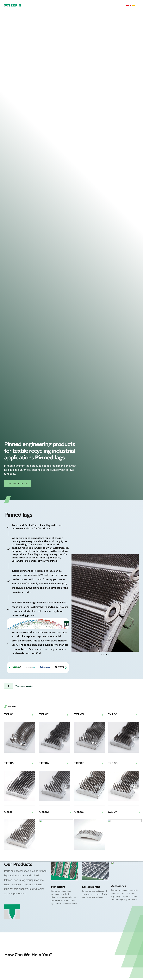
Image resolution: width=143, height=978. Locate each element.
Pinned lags (58, 887)
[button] (137, 5)
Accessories (118, 886)
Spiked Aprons (91, 887)
